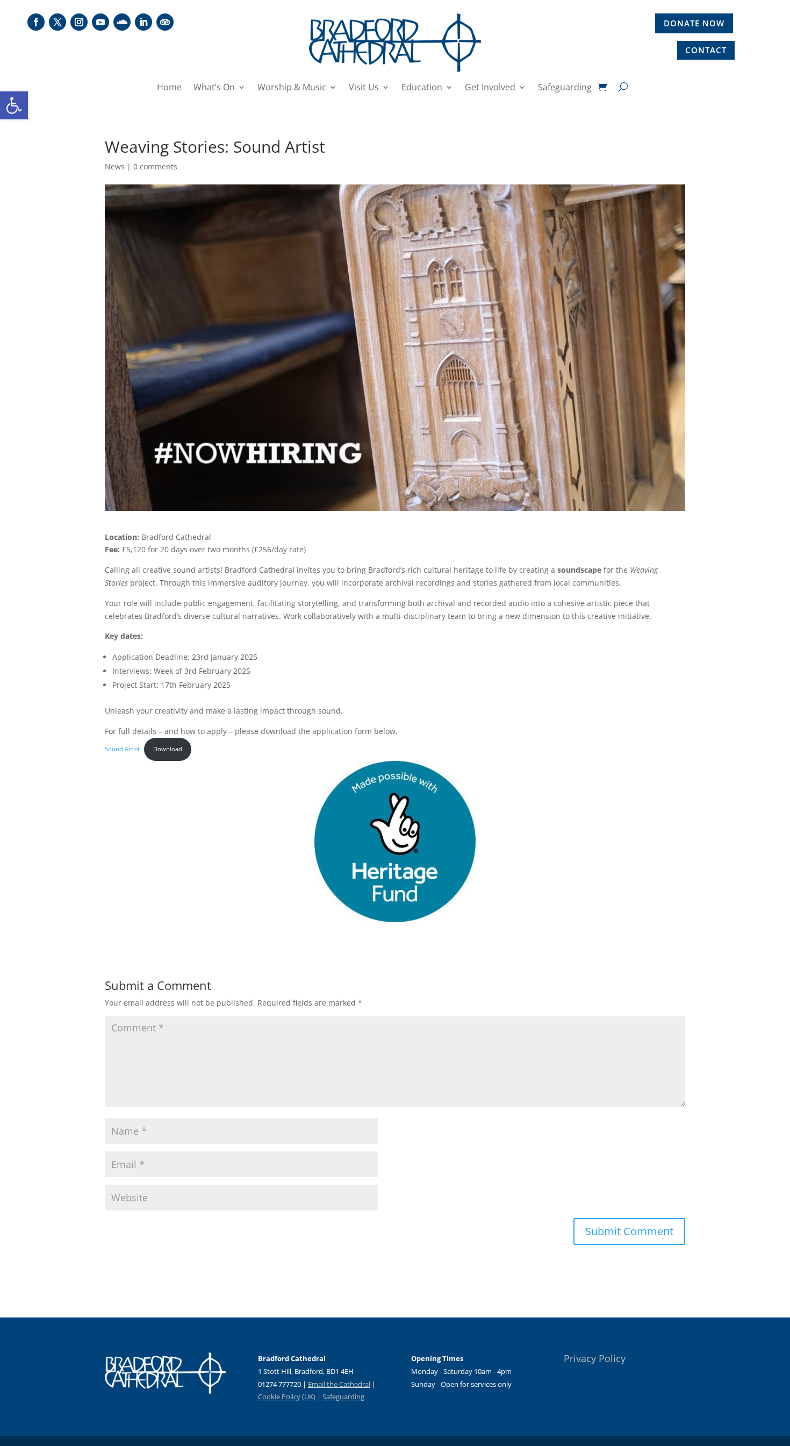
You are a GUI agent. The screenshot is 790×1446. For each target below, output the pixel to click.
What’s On (214, 88)
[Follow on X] (57, 22)
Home (169, 88)
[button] (14, 105)
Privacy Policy (595, 1358)
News (115, 166)
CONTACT (706, 50)
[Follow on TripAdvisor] (165, 22)
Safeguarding (565, 88)
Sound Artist (122, 749)
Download (167, 749)
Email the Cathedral (339, 1384)
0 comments (155, 166)
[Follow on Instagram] (79, 22)
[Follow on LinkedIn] (143, 22)
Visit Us (364, 88)
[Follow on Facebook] (36, 22)
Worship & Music (291, 88)
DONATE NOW (694, 23)
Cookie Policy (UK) (286, 1396)
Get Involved (490, 88)
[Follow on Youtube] (100, 22)
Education (421, 88)
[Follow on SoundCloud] (122, 22)
